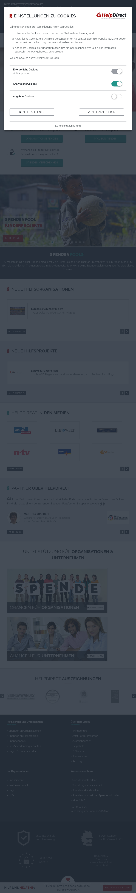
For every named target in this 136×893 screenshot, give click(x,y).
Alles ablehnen (32, 112)
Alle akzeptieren (102, 112)
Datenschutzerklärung (68, 125)
